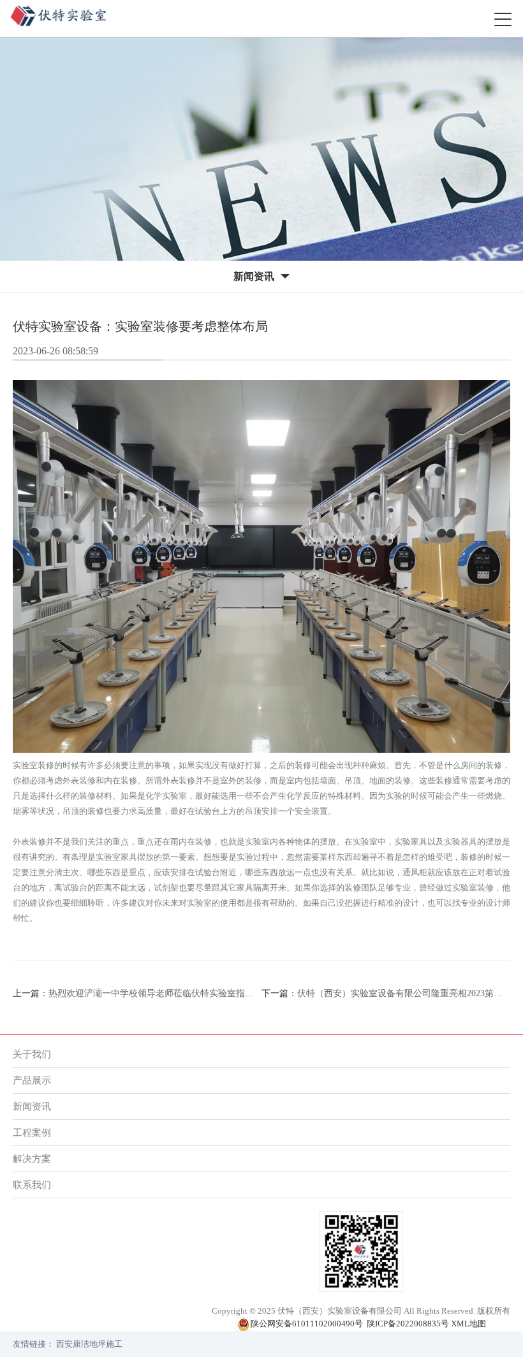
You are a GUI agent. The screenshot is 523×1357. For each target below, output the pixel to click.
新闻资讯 (32, 1106)
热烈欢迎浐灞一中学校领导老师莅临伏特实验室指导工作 (160, 993)
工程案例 (32, 1132)
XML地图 (468, 1323)
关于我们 (32, 1054)
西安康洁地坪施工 (89, 1344)
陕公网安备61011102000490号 (307, 1323)
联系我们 (32, 1184)
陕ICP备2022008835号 (408, 1323)
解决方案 (32, 1158)
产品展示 (32, 1080)
